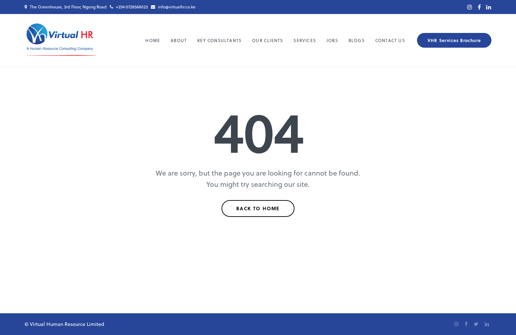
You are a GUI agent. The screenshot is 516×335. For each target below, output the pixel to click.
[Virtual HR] (61, 40)
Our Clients (267, 40)
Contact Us (390, 40)
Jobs (332, 40)
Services (304, 40)
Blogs (357, 40)
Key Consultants (219, 40)
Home (152, 40)
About (179, 40)
